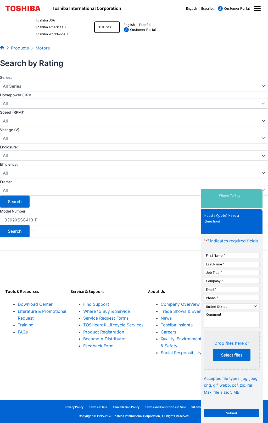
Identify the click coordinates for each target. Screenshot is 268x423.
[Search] (116, 27)
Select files (232, 355)
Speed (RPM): (12, 112)
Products (20, 48)
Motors (43, 48)
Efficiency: (9, 164)
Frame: (6, 182)
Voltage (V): (10, 129)
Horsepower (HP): (15, 95)
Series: (6, 77)
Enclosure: (9, 147)
